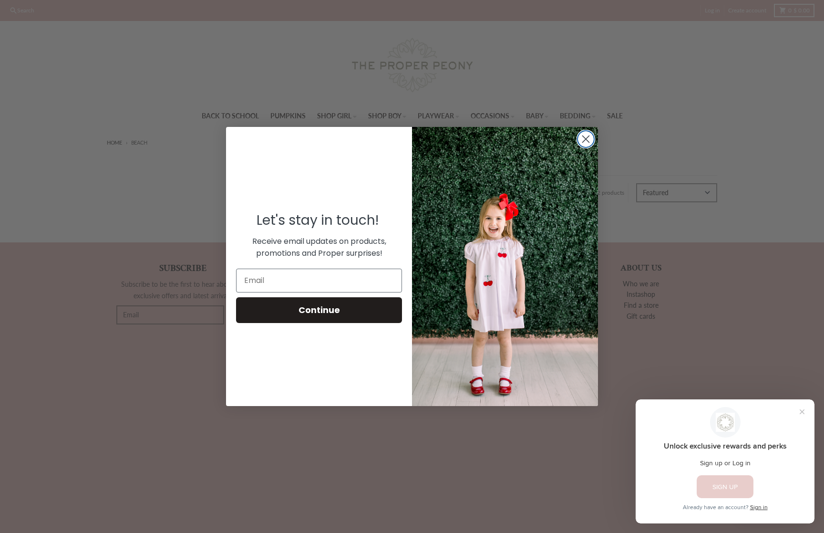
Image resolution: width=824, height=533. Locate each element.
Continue (319, 310)
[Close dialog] (585, 139)
